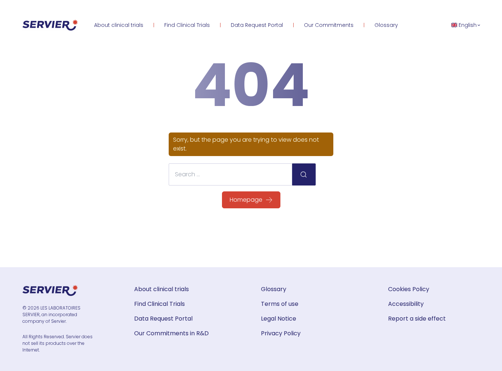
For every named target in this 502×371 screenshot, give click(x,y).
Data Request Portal (257, 25)
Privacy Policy (281, 333)
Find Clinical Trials (187, 25)
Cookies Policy (408, 289)
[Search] (304, 174)
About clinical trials (118, 25)
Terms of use (279, 304)
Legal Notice (278, 318)
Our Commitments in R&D (171, 333)
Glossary (386, 25)
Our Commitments (329, 25)
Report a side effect (417, 318)
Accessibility (406, 304)
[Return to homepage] (50, 25)
